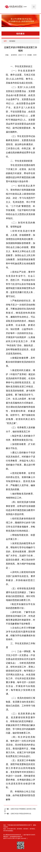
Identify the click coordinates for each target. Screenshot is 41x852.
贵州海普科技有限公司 (16, 836)
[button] (33, 6)
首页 (5, 41)
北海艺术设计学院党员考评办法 (20, 814)
